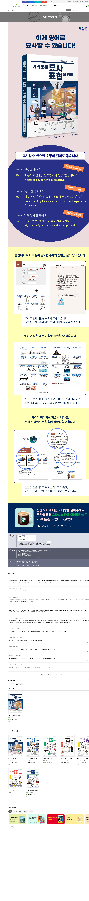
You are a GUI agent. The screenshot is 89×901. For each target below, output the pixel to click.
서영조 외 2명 (10, 792)
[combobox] (27, 5)
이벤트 (12, 10)
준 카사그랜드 (79, 760)
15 (58, 674)
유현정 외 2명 (62, 760)
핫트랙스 (44, 1)
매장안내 (86, 1)
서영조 (44, 760)
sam (38, 1)
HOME (8, 10)
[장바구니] (86, 6)
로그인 (73, 1)
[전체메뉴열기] (9, 5)
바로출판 (50, 1)
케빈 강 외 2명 (28, 760)
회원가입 (69, 1)
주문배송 (81, 1)
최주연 (9, 717)
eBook (31, 1)
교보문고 (25, 1)
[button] (12, 827)
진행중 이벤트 (12, 807)
